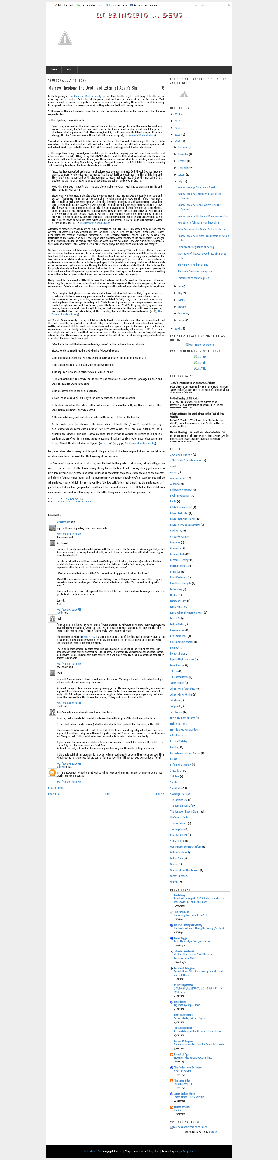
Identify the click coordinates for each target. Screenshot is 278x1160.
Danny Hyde (176, 571)
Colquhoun (175, 542)
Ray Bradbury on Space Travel (187, 1005)
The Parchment (181, 912)
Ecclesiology (176, 589)
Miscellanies (180, 1002)
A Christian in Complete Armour (185, 460)
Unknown (61, 766)
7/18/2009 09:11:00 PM (69, 609)
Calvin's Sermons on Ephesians (185, 525)
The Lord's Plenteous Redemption (195, 271)
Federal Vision (177, 624)
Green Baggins (181, 938)
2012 (178, 121)
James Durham (177, 683)
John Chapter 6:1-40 (183, 1084)
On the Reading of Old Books (184, 398)
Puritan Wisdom (182, 1107)
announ (173, 472)
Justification (176, 712)
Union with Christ (178, 835)
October (182, 161)
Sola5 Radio (176, 788)
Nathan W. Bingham (183, 1041)
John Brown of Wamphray (182, 688)
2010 (178, 134)
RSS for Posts (66, 5)
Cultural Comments (179, 566)
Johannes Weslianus (184, 951)
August (182, 174)
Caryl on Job (176, 530)
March (181, 306)
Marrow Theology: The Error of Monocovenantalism (203, 216)
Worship (174, 881)
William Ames (176, 858)
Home (54, 69)
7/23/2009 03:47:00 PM (69, 763)
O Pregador (152, 1151)
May (180, 293)
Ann (172, 466)
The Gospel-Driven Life (181, 805)
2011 (178, 127)
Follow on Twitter (118, 5)
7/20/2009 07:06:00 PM (69, 703)
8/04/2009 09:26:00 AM (69, 781)
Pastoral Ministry (178, 741)
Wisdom (174, 864)
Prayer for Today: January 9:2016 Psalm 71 (193, 1058)
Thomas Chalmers (178, 823)
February (182, 313)
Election (174, 595)
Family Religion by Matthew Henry (186, 612)
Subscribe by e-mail (92, 5)
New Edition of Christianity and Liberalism (198, 222)
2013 (178, 114)
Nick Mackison (63, 522)
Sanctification (177, 770)
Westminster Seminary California (186, 846)
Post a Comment (56, 787)
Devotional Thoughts (180, 583)
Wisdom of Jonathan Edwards (185, 870)
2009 (178, 141)
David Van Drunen (178, 577)
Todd (59, 612)
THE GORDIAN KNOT (183, 1028)
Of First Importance (183, 985)
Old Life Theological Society (188, 925)
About (69, 69)
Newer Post (54, 794)
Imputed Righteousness (182, 659)
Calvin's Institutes (179, 513)
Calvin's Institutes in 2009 (183, 519)
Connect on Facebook (146, 5)
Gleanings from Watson (181, 642)
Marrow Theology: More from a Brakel (196, 187)
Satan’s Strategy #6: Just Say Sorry (190, 1018)
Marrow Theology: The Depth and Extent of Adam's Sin (92, 87)
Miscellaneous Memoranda (183, 729)
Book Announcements (181, 495)
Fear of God (176, 618)
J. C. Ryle (174, 671)
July (180, 181)
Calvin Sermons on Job (181, 507)
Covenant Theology (180, 560)
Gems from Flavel (178, 636)
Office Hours (176, 735)
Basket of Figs (181, 1054)
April (180, 300)
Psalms (173, 759)
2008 (178, 328)
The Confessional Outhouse (188, 1067)
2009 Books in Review (181, 454)
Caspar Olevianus (178, 536)
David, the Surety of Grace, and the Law (192, 941)
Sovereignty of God (180, 794)
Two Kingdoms (177, 829)
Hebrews (174, 647)
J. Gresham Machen (179, 677)
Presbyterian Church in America (185, 753)
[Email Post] (81, 498)
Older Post (160, 794)
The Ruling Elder (182, 1080)
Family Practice (177, 606)
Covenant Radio (178, 554)
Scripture (174, 776)
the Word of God (178, 817)
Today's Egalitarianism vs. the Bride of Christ (192, 383)
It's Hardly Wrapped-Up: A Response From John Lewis (198, 1031)
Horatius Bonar (177, 653)
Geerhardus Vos (178, 630)
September (184, 167)
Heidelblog (179, 895)
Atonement (176, 484)
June (180, 286)
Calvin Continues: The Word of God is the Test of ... (203, 229)
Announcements (178, 478)
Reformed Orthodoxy (180, 764)
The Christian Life (179, 800)
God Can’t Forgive (182, 1071)
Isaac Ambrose (177, 665)
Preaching (175, 747)
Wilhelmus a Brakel (179, 852)
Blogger (212, 1132)
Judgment (175, 706)
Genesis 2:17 (88, 636)
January (182, 320)
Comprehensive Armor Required (193, 278)
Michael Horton (177, 723)
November (183, 154)
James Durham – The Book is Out (189, 1097)
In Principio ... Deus (139, 14)
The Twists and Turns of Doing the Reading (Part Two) (199, 928)
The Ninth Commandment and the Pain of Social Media (199, 1044)
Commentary (176, 548)
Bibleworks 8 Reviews (181, 489)
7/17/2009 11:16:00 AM (69, 534)
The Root (178, 1110)
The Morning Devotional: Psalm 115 (190, 915)
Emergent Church (178, 601)
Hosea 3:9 (105, 443)
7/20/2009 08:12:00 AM (69, 664)
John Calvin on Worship (181, 694)
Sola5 (173, 782)
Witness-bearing (178, 876)
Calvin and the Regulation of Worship (196, 247)
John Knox (175, 700)
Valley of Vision (178, 841)
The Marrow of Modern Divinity (85, 96)
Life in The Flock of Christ (182, 718)
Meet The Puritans (183, 1015)
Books (173, 501)
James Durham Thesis (184, 1093)
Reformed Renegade (184, 968)
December (183, 147)
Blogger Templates (184, 1151)
